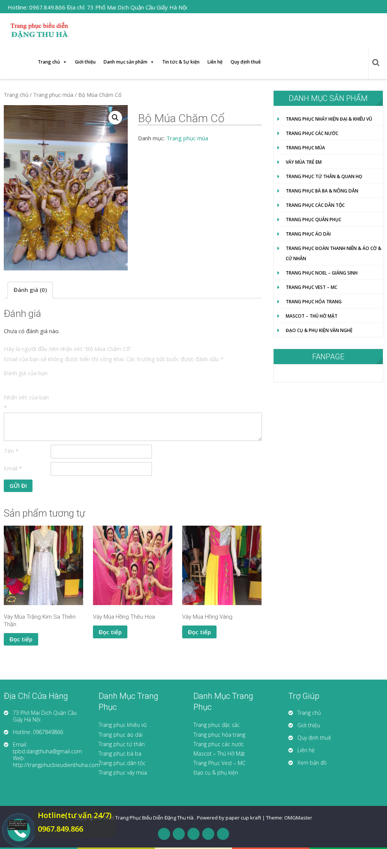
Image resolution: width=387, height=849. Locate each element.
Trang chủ (49, 62)
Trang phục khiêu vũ (123, 724)
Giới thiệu (85, 62)
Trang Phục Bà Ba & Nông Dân (322, 191)
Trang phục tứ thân (122, 744)
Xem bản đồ (312, 762)
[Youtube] (208, 834)
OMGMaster (298, 817)
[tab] (30, 290)
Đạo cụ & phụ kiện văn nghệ (319, 330)
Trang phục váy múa (123, 772)
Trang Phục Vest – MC (220, 763)
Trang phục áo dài (120, 734)
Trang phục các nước (219, 744)
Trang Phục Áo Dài (308, 234)
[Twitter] (179, 834)
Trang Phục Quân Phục (313, 219)
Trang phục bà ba (120, 753)
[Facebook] (164, 834)
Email (13, 468)
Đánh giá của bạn (26, 373)
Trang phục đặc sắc (217, 724)
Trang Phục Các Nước (312, 133)
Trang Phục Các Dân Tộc (315, 205)
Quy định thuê (246, 62)
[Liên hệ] (15, 825)
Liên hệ (215, 62)
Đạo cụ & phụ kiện (216, 772)
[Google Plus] (193, 834)
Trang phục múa (53, 94)
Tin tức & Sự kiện (181, 62)
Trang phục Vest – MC (311, 287)
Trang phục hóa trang (219, 734)
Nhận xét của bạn (26, 402)
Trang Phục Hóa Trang (314, 301)
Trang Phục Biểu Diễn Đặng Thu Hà (155, 817)
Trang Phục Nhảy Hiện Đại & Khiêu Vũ (329, 119)
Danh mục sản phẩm (125, 62)
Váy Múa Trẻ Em (304, 162)
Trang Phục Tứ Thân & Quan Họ (324, 176)
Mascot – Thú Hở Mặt (311, 316)
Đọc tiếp (21, 639)
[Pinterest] (223, 834)
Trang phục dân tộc (122, 763)
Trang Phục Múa (305, 147)
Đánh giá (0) (30, 289)
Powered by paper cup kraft (229, 817)
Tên (11, 451)
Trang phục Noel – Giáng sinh (322, 273)
